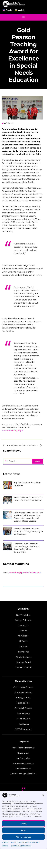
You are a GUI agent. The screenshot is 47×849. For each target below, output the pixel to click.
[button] (43, 795)
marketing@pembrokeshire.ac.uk (25, 573)
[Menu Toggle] (23, 16)
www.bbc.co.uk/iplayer (12, 430)
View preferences (23, 837)
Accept (23, 824)
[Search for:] (23, 461)
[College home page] (14, 4)
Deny (23, 830)
